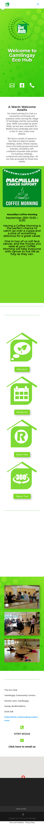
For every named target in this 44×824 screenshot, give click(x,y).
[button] (38, 6)
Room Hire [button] (22, 454)
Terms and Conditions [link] (16, 822)
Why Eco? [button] (22, 369)
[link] (7, 4)
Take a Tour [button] (22, 496)
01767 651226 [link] (22, 733)
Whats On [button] (22, 412)
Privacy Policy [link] (30, 822)
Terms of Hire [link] (21, 809)
